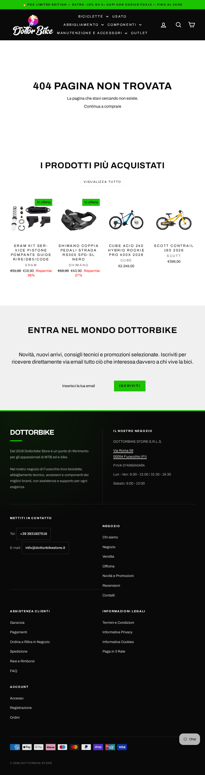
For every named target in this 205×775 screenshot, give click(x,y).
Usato (119, 16)
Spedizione (19, 651)
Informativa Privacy (117, 632)
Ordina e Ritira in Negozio (30, 642)
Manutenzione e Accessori (90, 33)
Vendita (108, 556)
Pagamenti (18, 632)
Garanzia (17, 623)
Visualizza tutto (102, 182)
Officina (108, 566)
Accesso (17, 698)
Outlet (139, 33)
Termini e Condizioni (118, 623)
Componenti (123, 25)
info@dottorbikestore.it (45, 548)
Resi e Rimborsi (22, 661)
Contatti (108, 595)
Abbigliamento (82, 25)
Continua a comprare (102, 106)
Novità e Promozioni (118, 576)
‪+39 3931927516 (33, 534)
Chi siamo (110, 537)
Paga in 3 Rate (113, 651)
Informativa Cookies (118, 642)
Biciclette (91, 16)
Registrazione (21, 708)
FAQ (13, 671)
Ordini (15, 717)
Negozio (109, 547)
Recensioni (111, 585)
